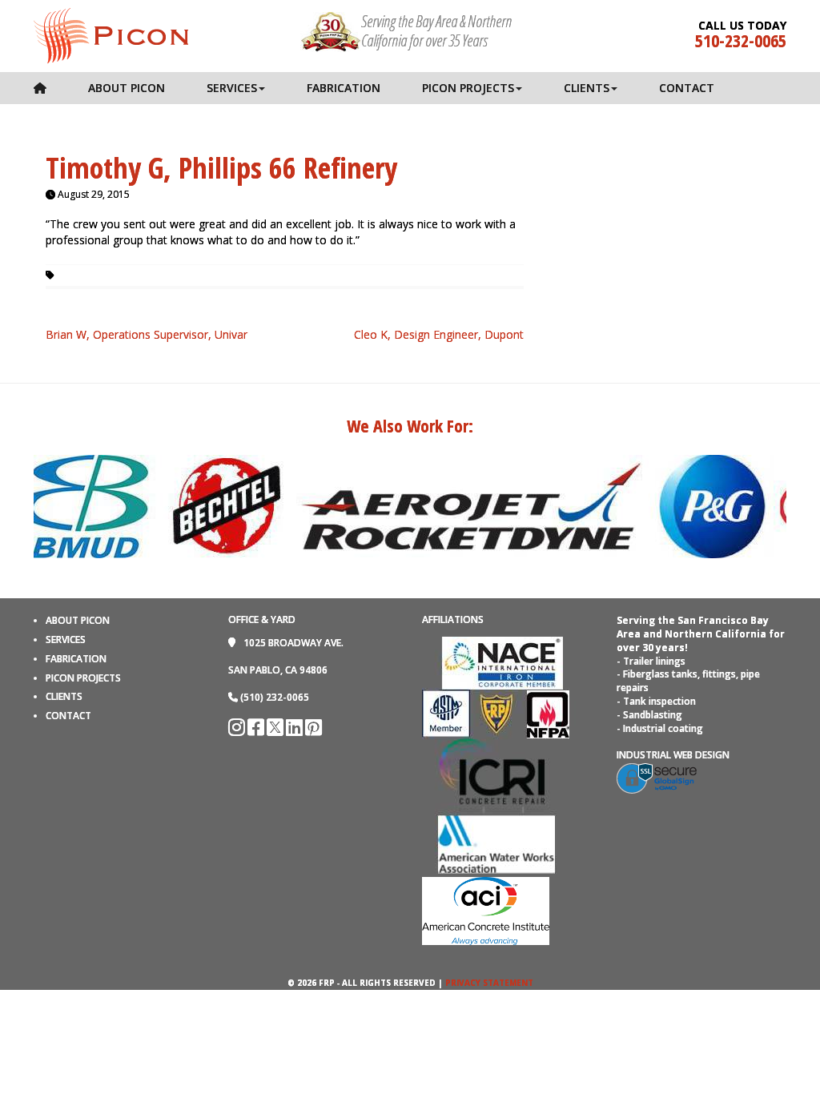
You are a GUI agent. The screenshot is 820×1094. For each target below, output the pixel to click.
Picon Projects (468, 87)
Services (232, 87)
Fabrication (343, 87)
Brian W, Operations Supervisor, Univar (146, 334)
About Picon (126, 87)
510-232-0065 (740, 40)
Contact (686, 87)
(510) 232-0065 (274, 697)
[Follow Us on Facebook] (257, 731)
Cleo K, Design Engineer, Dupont (439, 334)
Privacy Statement (489, 982)
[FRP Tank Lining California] (111, 34)
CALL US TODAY (742, 25)
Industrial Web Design (673, 755)
